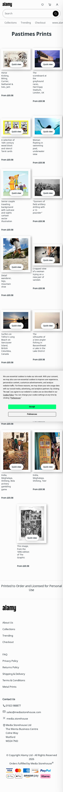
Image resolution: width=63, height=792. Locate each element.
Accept (32, 407)
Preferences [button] (16, 398)
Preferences (32, 414)
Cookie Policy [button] (8, 395)
